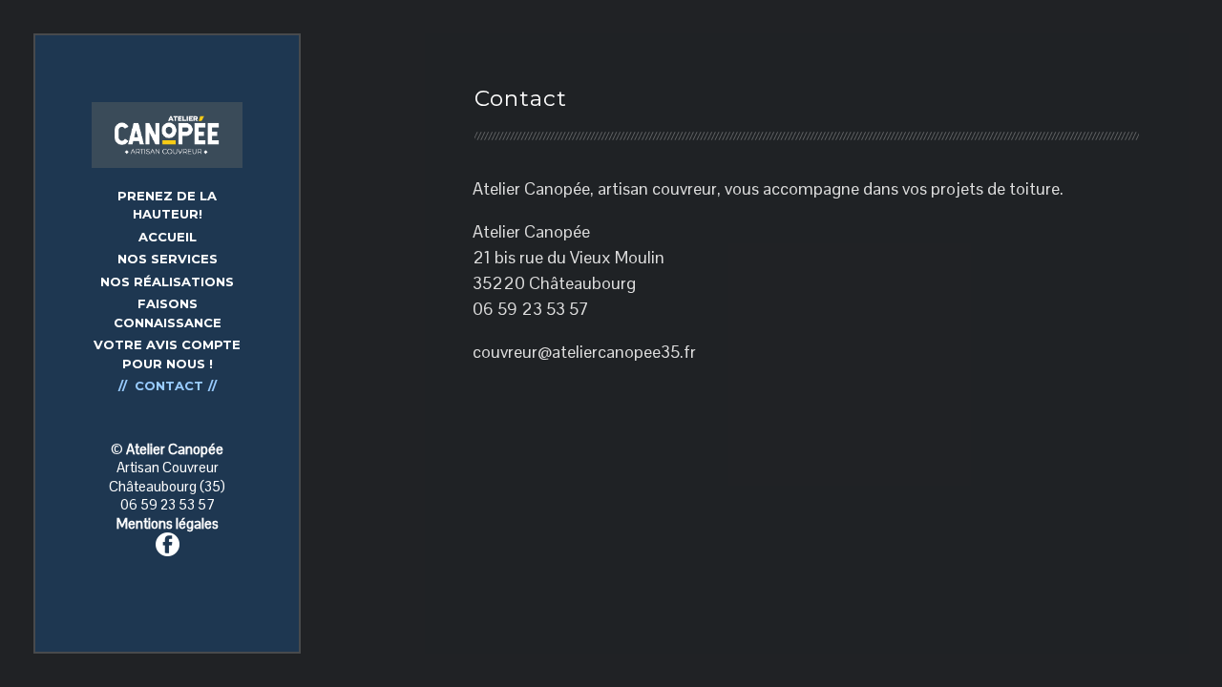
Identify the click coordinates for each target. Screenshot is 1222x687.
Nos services (167, 258)
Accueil (167, 236)
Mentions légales (167, 523)
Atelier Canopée (174, 449)
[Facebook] (167, 542)
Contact (169, 385)
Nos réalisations (167, 281)
